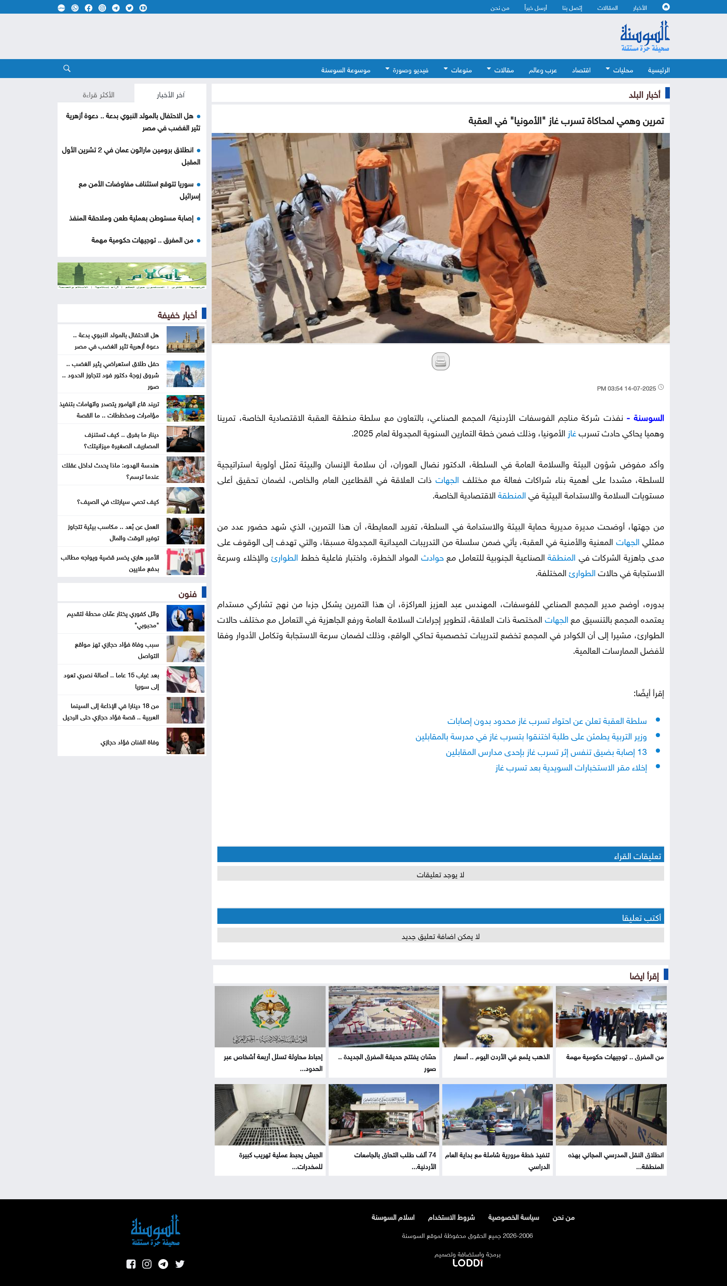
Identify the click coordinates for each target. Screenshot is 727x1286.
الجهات (447, 478)
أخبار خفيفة (177, 313)
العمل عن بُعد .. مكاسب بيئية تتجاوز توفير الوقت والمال (113, 531)
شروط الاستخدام (451, 1216)
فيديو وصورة (411, 69)
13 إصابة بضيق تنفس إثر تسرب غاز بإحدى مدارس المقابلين (546, 750)
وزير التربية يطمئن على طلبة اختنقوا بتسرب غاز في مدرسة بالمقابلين (531, 734)
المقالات (608, 7)
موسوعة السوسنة (345, 69)
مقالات (504, 69)
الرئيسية (659, 69)
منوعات (461, 69)
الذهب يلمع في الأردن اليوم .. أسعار (502, 1055)
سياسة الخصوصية (513, 1216)
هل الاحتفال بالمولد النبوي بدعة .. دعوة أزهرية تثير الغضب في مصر (116, 339)
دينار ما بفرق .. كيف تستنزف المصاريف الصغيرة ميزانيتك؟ (121, 439)
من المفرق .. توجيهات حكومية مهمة (615, 1055)
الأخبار (640, 7)
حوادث (432, 556)
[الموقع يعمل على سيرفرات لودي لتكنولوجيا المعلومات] (467, 1261)
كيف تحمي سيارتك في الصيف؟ (118, 500)
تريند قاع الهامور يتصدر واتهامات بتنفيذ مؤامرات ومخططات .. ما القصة (109, 408)
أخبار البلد (644, 93)
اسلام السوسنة (393, 1216)
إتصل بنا (572, 7)
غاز (572, 431)
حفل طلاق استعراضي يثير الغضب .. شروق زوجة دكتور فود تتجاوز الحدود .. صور (110, 374)
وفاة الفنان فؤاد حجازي (130, 741)
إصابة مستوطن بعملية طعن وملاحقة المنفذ (131, 217)
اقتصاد (581, 69)
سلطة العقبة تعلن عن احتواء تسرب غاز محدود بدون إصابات (547, 719)
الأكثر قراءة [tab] (98, 93)
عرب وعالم (543, 69)
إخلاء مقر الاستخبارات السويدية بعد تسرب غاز (571, 765)
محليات (623, 69)
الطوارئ (284, 556)
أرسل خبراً (535, 7)
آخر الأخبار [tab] (170, 93)
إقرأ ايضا (644, 974)
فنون (188, 592)
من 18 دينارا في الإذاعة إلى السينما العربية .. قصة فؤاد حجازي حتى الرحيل (111, 710)
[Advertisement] (301, 36)
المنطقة (512, 494)
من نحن (500, 7)
